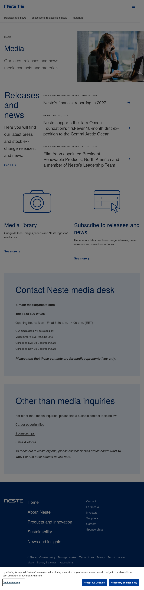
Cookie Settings (11, 582)
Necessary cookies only (124, 582)
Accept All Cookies (94, 582)
